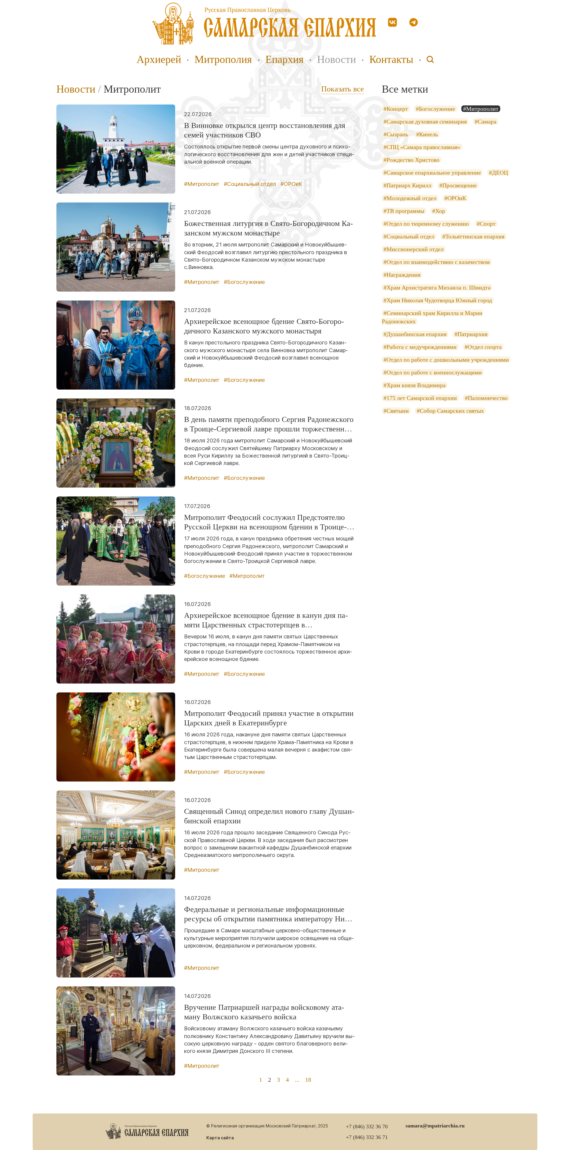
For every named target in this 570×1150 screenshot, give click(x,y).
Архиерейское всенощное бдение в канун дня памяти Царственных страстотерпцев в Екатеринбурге (266, 620)
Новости (336, 59)
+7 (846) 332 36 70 (367, 1126)
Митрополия (223, 59)
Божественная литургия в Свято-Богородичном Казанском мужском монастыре (268, 228)
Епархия (284, 59)
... (297, 1079)
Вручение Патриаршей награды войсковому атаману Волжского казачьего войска (264, 1012)
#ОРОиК (291, 184)
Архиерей (159, 59)
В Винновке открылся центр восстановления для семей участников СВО (264, 130)
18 (308, 1079)
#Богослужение (244, 282)
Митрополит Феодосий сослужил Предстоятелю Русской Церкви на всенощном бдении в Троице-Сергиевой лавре (265, 522)
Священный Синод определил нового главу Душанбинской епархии (269, 816)
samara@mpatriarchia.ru (435, 1126)
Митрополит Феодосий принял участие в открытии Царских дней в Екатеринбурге (269, 718)
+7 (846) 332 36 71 (367, 1137)
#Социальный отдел (250, 184)
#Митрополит (201, 184)
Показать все (342, 89)
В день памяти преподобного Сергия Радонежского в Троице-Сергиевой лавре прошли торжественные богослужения (269, 424)
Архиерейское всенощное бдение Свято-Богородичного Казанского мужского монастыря (264, 326)
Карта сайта (220, 1137)
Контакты (391, 59)
